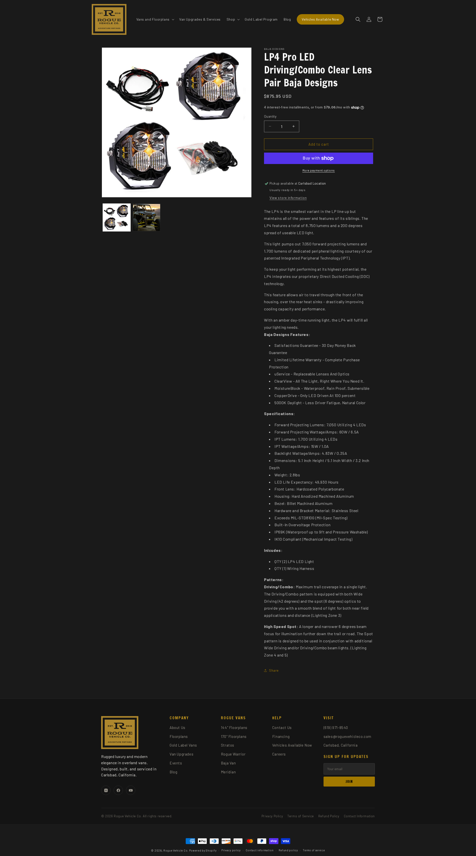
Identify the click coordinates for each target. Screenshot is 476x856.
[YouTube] (130, 790)
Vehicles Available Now (292, 745)
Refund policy (288, 850)
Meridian (228, 772)
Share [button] (274, 670)
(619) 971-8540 (336, 727)
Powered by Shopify (203, 850)
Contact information (260, 850)
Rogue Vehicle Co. (175, 850)
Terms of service (314, 850)
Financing (281, 736)
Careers (279, 754)
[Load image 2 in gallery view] (146, 217)
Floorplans (179, 736)
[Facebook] (118, 790)
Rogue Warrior (233, 754)
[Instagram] (106, 790)
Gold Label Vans (183, 745)
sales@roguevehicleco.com (347, 736)
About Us (177, 727)
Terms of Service (300, 816)
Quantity (270, 116)
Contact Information (359, 816)
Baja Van (228, 763)
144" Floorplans (234, 727)
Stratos (227, 745)
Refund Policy (328, 816)
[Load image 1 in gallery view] (116, 217)
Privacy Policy (272, 816)
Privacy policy (231, 850)
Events (176, 763)
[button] (154, 19)
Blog (173, 772)
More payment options (318, 170)
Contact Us (282, 727)
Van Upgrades (181, 754)
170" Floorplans (234, 736)
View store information (288, 198)
